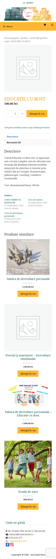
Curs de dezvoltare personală (13, 214)
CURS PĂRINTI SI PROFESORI (12, 201)
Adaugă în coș (37, 113)
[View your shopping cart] (44, 25)
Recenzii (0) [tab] (14, 142)
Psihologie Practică (41, 127)
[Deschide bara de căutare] (52, 25)
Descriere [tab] (12, 136)
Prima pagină (11, 38)
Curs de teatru (35, 199)
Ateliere (24, 38)
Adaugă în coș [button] (28, 293)
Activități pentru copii (22, 127)
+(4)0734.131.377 (17, 541)
